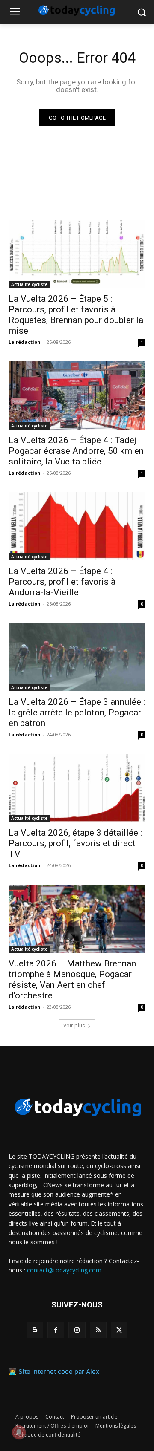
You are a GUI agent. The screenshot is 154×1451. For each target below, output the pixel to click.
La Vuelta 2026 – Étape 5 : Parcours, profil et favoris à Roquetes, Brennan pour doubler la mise (76, 315)
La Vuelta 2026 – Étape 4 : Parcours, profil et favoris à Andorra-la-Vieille (62, 581)
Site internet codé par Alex (58, 1371)
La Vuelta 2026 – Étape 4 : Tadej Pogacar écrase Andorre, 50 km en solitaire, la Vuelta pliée (76, 451)
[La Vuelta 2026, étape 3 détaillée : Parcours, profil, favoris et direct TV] (77, 788)
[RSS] (98, 1330)
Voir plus (74, 1025)
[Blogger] (35, 1330)
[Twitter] (119, 1330)
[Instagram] (76, 1330)
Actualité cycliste (29, 284)
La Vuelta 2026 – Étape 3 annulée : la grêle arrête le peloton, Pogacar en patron (77, 712)
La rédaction (25, 342)
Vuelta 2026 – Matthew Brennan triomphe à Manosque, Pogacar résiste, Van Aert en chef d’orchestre (72, 979)
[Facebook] (55, 1330)
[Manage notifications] (19, 1432)
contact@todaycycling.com (64, 1270)
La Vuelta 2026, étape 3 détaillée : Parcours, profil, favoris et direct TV (75, 843)
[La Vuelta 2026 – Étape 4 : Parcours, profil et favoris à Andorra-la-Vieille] (77, 526)
